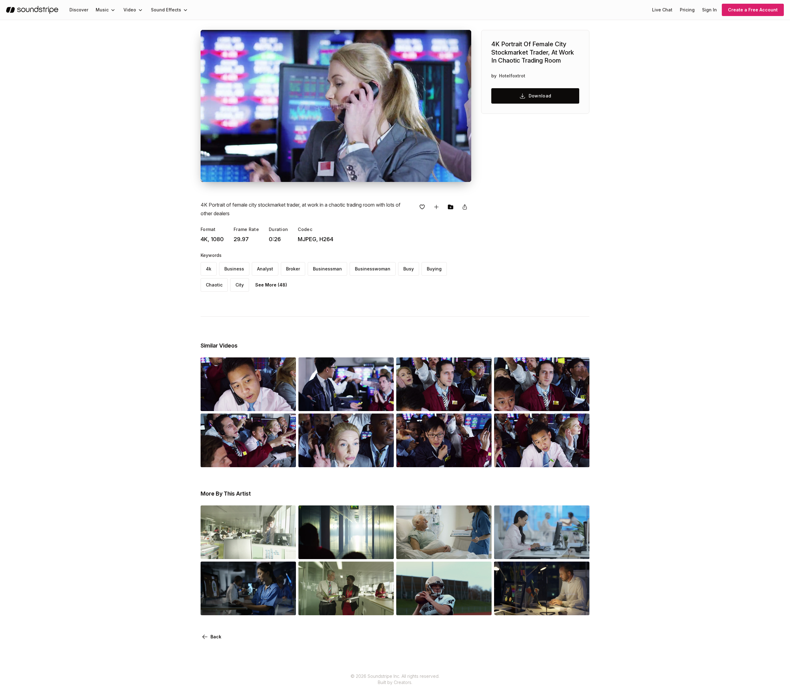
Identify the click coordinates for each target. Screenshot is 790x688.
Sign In (709, 9)
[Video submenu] (140, 10)
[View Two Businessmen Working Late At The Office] (541, 606)
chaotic (214, 284)
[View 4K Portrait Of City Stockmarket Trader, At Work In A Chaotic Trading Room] (248, 402)
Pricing (687, 9)
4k (208, 268)
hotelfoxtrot (512, 75)
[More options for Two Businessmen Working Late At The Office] (579, 606)
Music (102, 9)
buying (434, 268)
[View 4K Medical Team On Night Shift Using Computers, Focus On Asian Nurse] (248, 606)
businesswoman (372, 268)
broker (293, 268)
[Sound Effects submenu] (185, 10)
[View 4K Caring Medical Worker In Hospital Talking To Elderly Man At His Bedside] (444, 550)
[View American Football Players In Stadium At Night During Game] (444, 606)
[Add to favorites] (422, 206)
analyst (265, 268)
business (234, 268)
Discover (78, 9)
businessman (327, 268)
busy (408, 268)
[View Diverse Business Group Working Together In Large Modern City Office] (248, 550)
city (239, 284)
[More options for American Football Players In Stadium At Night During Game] (482, 606)
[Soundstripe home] (32, 10)
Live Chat (662, 9)
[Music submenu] (113, 10)
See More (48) (271, 284)
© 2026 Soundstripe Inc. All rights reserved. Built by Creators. (395, 679)
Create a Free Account (753, 9)
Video (129, 9)
